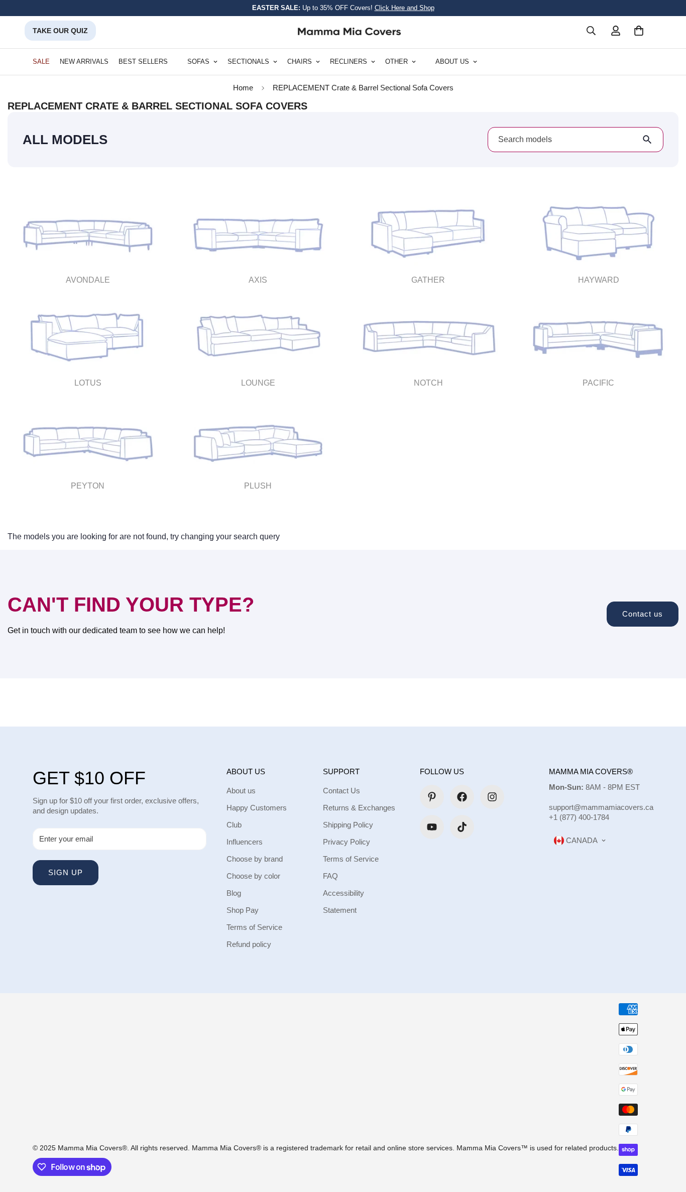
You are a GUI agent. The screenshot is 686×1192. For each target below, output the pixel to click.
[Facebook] (462, 797)
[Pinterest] (432, 797)
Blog (233, 893)
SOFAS (198, 61)
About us (241, 790)
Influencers (244, 842)
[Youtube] (432, 827)
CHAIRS (299, 61)
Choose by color (253, 876)
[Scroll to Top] (666, 1137)
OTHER (396, 61)
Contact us (642, 614)
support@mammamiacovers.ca (601, 807)
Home (243, 87)
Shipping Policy (348, 824)
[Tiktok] (462, 827)
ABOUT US (452, 61)
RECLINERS (348, 61)
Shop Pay (242, 910)
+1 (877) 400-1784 (579, 817)
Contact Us (341, 790)
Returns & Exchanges (359, 807)
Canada (581, 840)
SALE (41, 61)
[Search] (591, 31)
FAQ (330, 876)
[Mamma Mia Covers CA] (349, 31)
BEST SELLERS (143, 61)
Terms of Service (254, 927)
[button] (638, 30)
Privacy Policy (346, 842)
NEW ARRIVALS (84, 61)
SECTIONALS (248, 61)
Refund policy (248, 944)
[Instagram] (492, 797)
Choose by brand (254, 859)
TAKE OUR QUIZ (60, 31)
